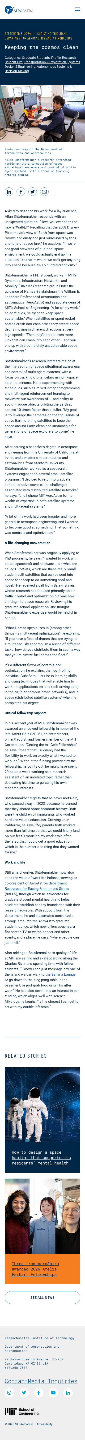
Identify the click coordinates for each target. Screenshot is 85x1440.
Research (69, 57)
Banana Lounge (63, 974)
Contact (16, 1381)
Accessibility (44, 1424)
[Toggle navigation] (77, 10)
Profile (56, 57)
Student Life (13, 62)
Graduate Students (36, 57)
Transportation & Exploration (45, 62)
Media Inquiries (52, 1381)
